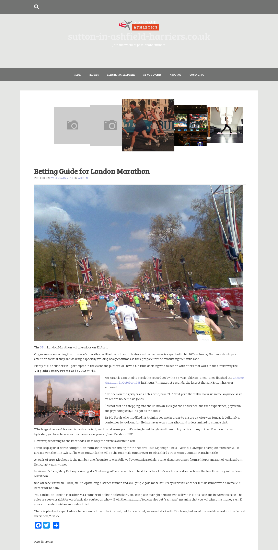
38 (41, 347)
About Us (175, 74)
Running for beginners (121, 74)
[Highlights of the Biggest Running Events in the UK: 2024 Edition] (110, 125)
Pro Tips (94, 74)
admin (83, 178)
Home (77, 74)
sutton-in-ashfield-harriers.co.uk (139, 35)
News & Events (152, 74)
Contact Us (196, 74)
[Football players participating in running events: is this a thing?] (72, 125)
